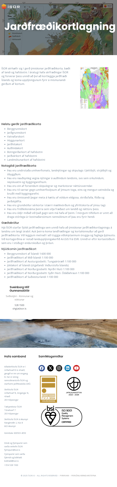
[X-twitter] (50, 368)
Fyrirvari (64, 475)
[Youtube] (76, 368)
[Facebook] (42, 368)
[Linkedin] (67, 368)
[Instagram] (59, 368)
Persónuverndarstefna (83, 475)
